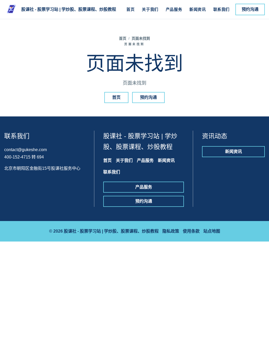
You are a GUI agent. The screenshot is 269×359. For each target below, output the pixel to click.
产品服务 (174, 9)
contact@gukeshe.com (25, 149)
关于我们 (150, 9)
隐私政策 (170, 231)
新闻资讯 (197, 9)
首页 (130, 9)
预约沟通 (250, 9)
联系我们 (221, 9)
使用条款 (191, 231)
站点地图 (211, 231)
